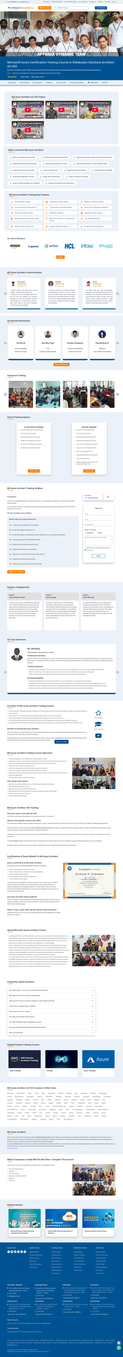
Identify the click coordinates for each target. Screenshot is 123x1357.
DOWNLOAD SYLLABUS (16, 572)
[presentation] (5, 293)
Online (100, 533)
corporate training (33, 1340)
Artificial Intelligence (101, 1267)
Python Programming (102, 1255)
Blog (114, 1)
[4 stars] (13, 77)
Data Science (33, 1261)
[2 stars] (10, 77)
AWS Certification (56, 1255)
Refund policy (37, 1342)
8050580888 (95, 1295)
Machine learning (56, 1258)
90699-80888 (68, 1295)
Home (9, 73)
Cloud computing (34, 1258)
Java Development (101, 1261)
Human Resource (56, 1267)
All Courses (45, 8)
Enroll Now (34, 471)
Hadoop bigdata (78, 1252)
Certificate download (61, 1340)
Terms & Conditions (26, 1342)
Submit (98, 556)
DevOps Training (56, 1252)
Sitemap (110, 1342)
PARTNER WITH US (57, 1)
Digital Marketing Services (86, 1342)
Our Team (107, 1)
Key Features (24, 82)
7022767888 (95, 1311)
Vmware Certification (79, 1264)
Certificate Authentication (47, 1340)
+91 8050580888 (12, 2)
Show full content (61, 742)
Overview (13, 82)
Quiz (105, 1342)
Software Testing (100, 1258)
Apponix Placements (87, 1340)
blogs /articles (47, 1342)
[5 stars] (15, 77)
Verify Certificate (62, 1342)
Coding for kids (100, 1273)
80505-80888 (12, 1293)
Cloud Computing (12, 1323)
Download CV (98, 1342)
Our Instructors (83, 1)
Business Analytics (57, 1264)
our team (10, 1340)
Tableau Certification (79, 1255)
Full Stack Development (24, 1323)
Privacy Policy (89, 550)
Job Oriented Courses (70, 1)
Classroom (90, 533)
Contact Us (92, 1)
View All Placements (61, 364)
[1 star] (8, 77)
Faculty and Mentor (77, 82)
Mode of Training (90, 530)
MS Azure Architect (12, 1148)
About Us (100, 1)
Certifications (94, 82)
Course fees (62, 82)
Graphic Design (100, 1264)
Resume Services (73, 1342)
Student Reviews (99, 1340)
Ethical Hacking (78, 1270)
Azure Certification (79, 1261)
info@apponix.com (24, 2)
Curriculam (38, 82)
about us (16, 1340)
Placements (46, 1)
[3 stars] (12, 77)
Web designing (56, 1261)
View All (60, 257)
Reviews (49, 82)
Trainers (54, 1342)
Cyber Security (33, 1267)
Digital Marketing (34, 1252)
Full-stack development (35, 1255)
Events (18, 1342)
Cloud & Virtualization (35, 1264)
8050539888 (67, 1309)
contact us (23, 1340)
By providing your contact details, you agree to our (98, 549)
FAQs (105, 82)
